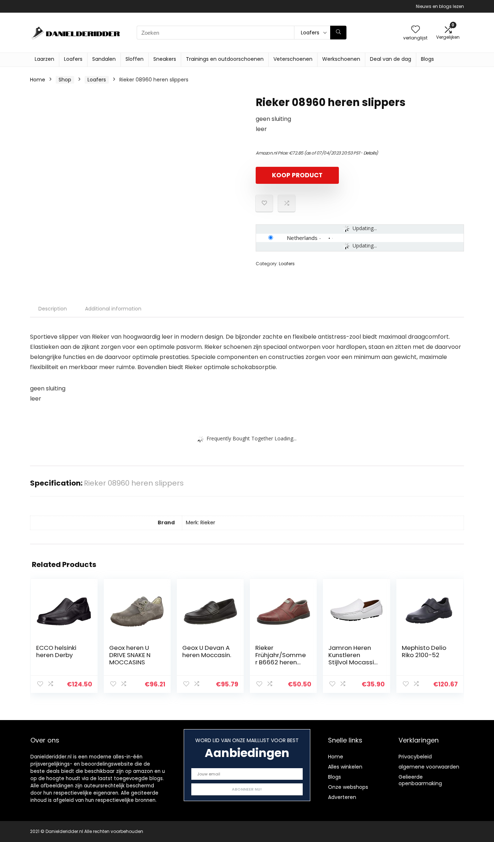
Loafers (73, 59)
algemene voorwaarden (429, 766)
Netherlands (302, 237)
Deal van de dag (390, 59)
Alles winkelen (345, 766)
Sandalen (104, 59)
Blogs (427, 59)
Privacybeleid (415, 756)
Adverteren (342, 797)
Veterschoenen (292, 59)
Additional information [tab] (113, 308)
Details (369, 153)
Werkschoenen (341, 59)
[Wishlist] (415, 30)
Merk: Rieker (200, 522)
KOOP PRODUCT (297, 175)
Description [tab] (52, 308)
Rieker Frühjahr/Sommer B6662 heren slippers (280, 658)
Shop (65, 79)
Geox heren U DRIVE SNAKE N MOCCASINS (129, 655)
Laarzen (44, 59)
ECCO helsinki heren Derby (56, 651)
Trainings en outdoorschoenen (225, 59)
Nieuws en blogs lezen (440, 6)
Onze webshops (348, 787)
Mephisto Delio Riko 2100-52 (424, 651)
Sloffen (134, 59)
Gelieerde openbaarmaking (420, 780)
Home (37, 79)
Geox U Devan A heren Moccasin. (206, 651)
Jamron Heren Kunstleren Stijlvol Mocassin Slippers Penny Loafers (353, 662)
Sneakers (164, 59)
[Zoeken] (338, 32)
